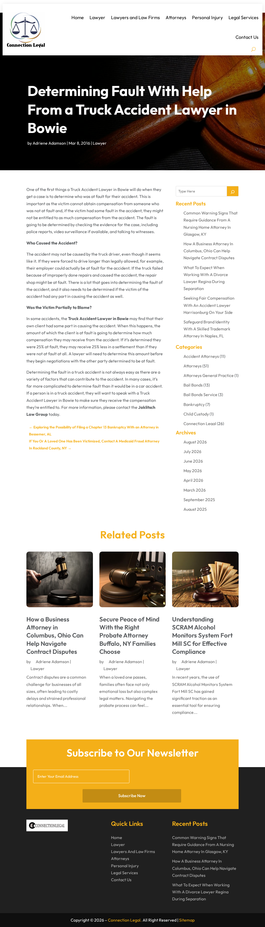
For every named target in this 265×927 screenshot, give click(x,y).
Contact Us (247, 37)
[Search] (233, 191)
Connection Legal (199, 423)
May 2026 (192, 470)
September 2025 (199, 499)
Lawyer (97, 17)
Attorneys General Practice (208, 375)
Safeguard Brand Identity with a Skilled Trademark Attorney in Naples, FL (206, 328)
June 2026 (193, 461)
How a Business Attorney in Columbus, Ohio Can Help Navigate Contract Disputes (208, 250)
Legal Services (244, 17)
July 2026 (192, 451)
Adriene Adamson (49, 143)
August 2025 (195, 509)
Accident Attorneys (201, 356)
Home (77, 17)
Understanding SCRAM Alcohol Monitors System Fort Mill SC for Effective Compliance (202, 635)
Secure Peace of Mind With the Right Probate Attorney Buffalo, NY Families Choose (129, 635)
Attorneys (176, 17)
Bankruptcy (194, 404)
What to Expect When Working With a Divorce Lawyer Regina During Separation (201, 891)
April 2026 (193, 480)
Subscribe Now (131, 795)
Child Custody (196, 414)
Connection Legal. (125, 920)
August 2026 (195, 441)
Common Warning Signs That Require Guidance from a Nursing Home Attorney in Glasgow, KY (203, 844)
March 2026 (194, 490)
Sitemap (187, 920)
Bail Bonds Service (200, 394)
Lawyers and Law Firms (135, 17)
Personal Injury (207, 17)
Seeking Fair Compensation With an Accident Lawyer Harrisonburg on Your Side (208, 305)
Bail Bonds (193, 385)
